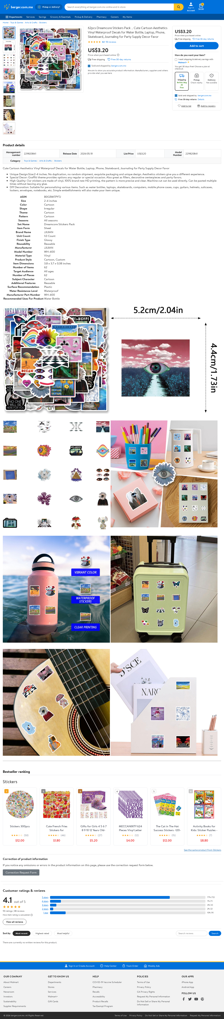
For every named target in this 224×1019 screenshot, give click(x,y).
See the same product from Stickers (202, 850)
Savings (42, 16)
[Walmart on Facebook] (184, 999)
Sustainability (10, 1001)
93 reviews (111, 42)
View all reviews (14, 921)
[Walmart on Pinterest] (202, 999)
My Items (127, 16)
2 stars (45, 909)
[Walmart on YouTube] (196, 999)
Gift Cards (53, 1001)
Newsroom (9, 991)
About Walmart (11, 982)
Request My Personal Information (153, 996)
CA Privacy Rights (146, 991)
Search (215, 933)
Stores (51, 987)
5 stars (45, 897)
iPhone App (187, 982)
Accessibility (99, 996)
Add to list (186, 105)
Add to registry (208, 105)
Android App (188, 987)
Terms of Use (143, 982)
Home (5, 22)
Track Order (132, 965)
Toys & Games (16, 22)
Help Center (110, 965)
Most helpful (63, 933)
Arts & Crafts (31, 22)
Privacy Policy (144, 987)
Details (201, 99)
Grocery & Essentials (60, 16)
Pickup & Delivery (83, 16)
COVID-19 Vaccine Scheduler (107, 982)
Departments (15, 16)
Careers (114, 16)
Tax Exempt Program (103, 1006)
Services (30, 16)
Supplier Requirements (15, 1006)
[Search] (179, 6)
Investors (8, 996)
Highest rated (42, 933)
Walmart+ (53, 996)
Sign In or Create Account (81, 965)
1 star (45, 912)
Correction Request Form (21, 872)
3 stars (45, 905)
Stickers (43, 22)
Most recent (21, 933)
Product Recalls (100, 1001)
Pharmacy (102, 16)
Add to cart (197, 46)
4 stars (45, 901)
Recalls (96, 991)
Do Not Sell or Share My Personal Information (166, 1015)
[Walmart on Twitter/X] (190, 999)
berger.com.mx (118, 65)
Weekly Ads (154, 965)
